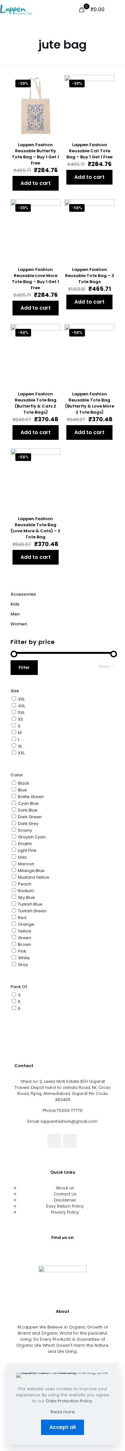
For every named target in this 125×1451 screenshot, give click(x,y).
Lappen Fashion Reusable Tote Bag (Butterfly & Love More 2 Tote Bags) (89, 403)
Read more (63, 1412)
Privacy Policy (65, 1212)
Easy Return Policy (65, 1206)
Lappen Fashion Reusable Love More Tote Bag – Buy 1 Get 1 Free (35, 278)
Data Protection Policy (69, 1401)
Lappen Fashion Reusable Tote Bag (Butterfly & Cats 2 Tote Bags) (35, 403)
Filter (24, 667)
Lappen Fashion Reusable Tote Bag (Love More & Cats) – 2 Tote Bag (35, 528)
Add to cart (36, 183)
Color (17, 775)
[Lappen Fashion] (16, 10)
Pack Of (19, 987)
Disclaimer (65, 1200)
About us (65, 1188)
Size (15, 691)
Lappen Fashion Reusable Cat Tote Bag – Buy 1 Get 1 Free (89, 151)
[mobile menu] (116, 9)
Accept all (62, 1427)
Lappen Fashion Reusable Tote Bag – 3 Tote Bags (89, 275)
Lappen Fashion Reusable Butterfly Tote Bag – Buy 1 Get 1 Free (35, 154)
